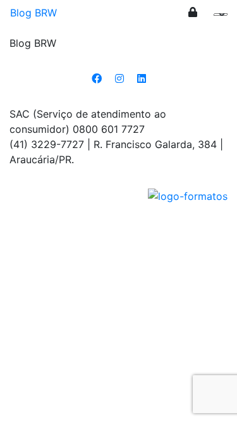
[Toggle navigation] (218, 18)
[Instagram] (119, 78)
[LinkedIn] (141, 78)
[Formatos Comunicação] (188, 195)
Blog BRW (33, 12)
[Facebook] (97, 78)
